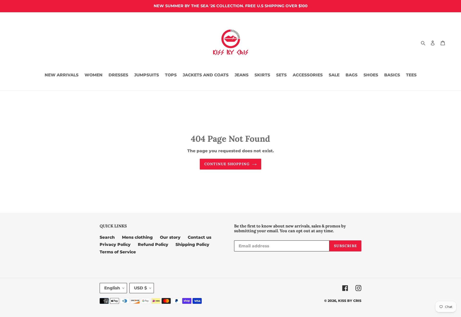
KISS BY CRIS (349, 301)
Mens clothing (137, 237)
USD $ (140, 288)
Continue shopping (226, 164)
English (112, 288)
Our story (170, 237)
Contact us (199, 237)
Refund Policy (153, 244)
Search (107, 237)
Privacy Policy (115, 244)
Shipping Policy (192, 244)
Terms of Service (118, 252)
